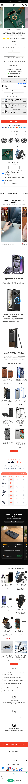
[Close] (26, 772)
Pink (10, 51)
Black (12, 47)
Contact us (14, 760)
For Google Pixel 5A (8, 61)
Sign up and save (14, 764)
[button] (14, 80)
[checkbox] (14, 101)
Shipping (14, 134)
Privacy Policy (12, 778)
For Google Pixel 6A (20, 61)
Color (14, 44)
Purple (23, 47)
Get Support (13, 751)
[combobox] (16, 175)
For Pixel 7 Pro (19, 57)
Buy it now (14, 121)
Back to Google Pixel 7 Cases (14, 744)
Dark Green (6, 47)
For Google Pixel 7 (9, 57)
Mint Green (16, 51)
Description (14, 131)
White (17, 47)
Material (14, 55)
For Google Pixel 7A (14, 65)
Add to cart (14, 167)
